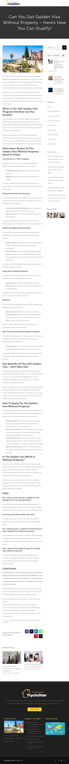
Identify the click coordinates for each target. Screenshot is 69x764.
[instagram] (64, 760)
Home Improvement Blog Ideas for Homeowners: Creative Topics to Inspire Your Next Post (59, 64)
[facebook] (55, 760)
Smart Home (51, 144)
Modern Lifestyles (53, 134)
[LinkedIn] (36, 631)
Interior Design (52, 130)
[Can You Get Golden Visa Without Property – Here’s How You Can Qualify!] (14, 727)
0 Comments (5, 622)
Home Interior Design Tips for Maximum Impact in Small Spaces (21, 607)
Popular (50, 55)
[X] (31, 631)
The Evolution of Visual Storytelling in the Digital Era (59, 90)
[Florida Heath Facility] (50, 215)
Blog (49, 107)
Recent (56, 55)
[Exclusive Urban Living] (62, 215)
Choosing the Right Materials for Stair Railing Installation (19, 610)
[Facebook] (26, 631)
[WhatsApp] (41, 631)
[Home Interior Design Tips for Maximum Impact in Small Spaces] (50, 77)
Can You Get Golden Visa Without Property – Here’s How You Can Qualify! (55, 159)
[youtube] (61, 760)
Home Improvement (36, 620)
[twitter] (58, 760)
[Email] (40, 636)
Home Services (52, 125)
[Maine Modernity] (56, 215)
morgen (6, 620)
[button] (4, 662)
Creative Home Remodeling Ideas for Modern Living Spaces (20, 605)
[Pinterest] (36, 636)
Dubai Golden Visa (10, 119)
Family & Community (54, 116)
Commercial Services (54, 111)
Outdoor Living (52, 139)
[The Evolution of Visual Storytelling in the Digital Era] (50, 89)
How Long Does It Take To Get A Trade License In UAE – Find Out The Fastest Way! (57, 198)
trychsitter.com (19, 760)
